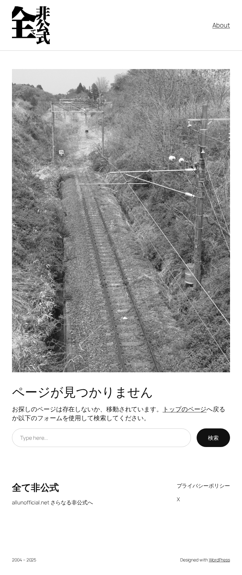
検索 (213, 437)
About (221, 25)
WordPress (219, 560)
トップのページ (184, 409)
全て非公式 (35, 487)
